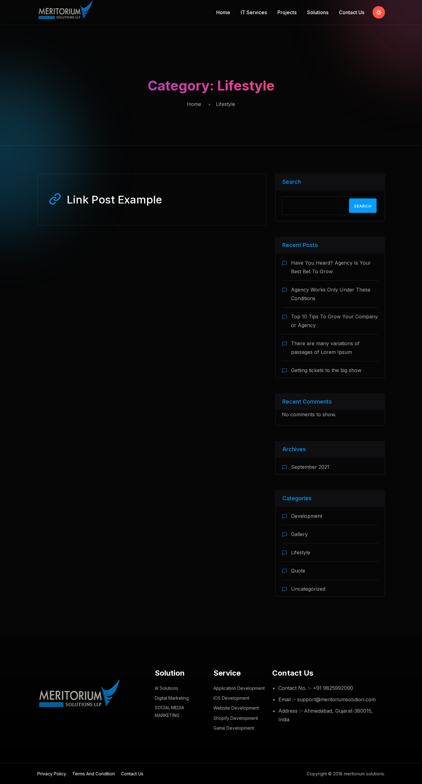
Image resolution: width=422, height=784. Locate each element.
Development (306, 516)
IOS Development (231, 698)
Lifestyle (300, 552)
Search (291, 181)
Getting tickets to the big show (326, 370)
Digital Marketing (172, 698)
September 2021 (310, 467)
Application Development (239, 688)
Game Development (233, 728)
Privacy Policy (51, 773)
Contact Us (351, 12)
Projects (287, 12)
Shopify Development (235, 718)
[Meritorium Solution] (66, 12)
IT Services (254, 12)
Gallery (299, 534)
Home (223, 12)
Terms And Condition (93, 773)
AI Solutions (166, 688)
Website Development (236, 708)
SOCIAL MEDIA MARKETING (169, 711)
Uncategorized (308, 589)
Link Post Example (114, 199)
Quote (298, 571)
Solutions (317, 12)
